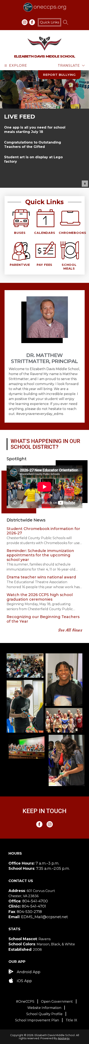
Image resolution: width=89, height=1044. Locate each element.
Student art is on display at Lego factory (33, 159)
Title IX (71, 1020)
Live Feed (19, 116)
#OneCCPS (25, 1002)
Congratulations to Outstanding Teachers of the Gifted (32, 144)
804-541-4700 (35, 901)
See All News (70, 630)
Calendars (44, 233)
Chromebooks (72, 233)
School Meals (69, 266)
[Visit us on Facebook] (32, 22)
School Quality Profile (44, 1014)
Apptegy (64, 1038)
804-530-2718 (29, 911)
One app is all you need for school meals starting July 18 (34, 129)
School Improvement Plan (37, 1020)
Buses (19, 233)
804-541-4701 (34, 906)
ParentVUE (20, 265)
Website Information (44, 1008)
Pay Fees (44, 265)
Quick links (49, 22)
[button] (85, 183)
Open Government (57, 1002)
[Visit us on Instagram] (25, 22)
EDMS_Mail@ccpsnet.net (44, 917)
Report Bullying (59, 75)
